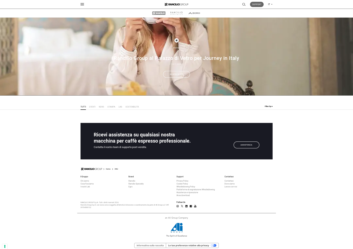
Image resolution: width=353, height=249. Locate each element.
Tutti (83, 107)
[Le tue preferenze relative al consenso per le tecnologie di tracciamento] (4, 246)
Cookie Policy (182, 184)
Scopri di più (176, 74)
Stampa (111, 107)
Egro (131, 187)
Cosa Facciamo (87, 184)
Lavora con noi (230, 187)
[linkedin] (186, 206)
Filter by (268, 106)
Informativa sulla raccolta (150, 245)
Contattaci (229, 181)
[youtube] (195, 206)
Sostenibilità (132, 107)
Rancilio (132, 181)
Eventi (176, 48)
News (101, 107)
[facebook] (191, 206)
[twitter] (182, 206)
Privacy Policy (182, 181)
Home (108, 169)
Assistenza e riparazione (187, 192)
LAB (120, 107)
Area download (183, 195)
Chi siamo (85, 181)
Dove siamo (229, 184)
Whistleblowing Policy (185, 187)
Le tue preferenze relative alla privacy (188, 245)
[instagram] (177, 206)
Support (257, 4)
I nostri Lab (85, 187)
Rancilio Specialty (136, 184)
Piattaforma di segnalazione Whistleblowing (195, 189)
